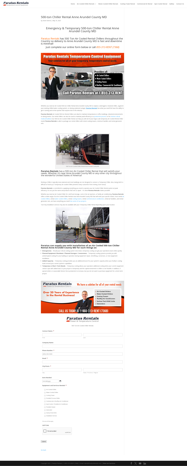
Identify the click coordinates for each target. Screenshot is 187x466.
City (43, 372)
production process (100, 116)
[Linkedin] (145, 463)
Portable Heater (50, 407)
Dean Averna (47, 20)
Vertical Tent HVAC (51, 413)
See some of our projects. (78, 201)
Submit (44, 441)
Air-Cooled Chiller (51, 389)
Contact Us (180, 4)
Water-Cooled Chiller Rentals (108, 4)
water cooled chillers (61, 199)
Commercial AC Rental (144, 4)
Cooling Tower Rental (127, 4)
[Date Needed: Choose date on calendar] (60, 381)
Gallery (171, 4)
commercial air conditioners (95, 199)
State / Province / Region (90, 372)
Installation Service (51, 416)
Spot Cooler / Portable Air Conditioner (57, 404)
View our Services (109, 463)
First (43, 337)
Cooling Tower (50, 395)
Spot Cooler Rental (160, 4)
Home (73, 4)
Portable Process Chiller (53, 398)
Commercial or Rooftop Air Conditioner (57, 401)
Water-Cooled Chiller (52, 392)
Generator (49, 410)
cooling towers (77, 199)
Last (84, 337)
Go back (43, 450)
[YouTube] (140, 463)
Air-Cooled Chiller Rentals (85, 4)
